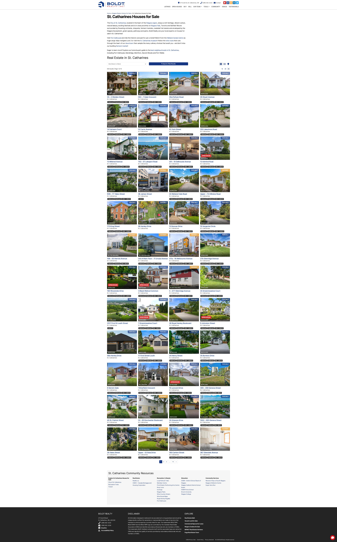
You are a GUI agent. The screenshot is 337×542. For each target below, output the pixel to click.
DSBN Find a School (187, 489)
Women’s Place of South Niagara (215, 481)
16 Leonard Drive (176, 388)
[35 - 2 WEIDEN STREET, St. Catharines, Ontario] (122, 83)
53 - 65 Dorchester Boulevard (150, 420)
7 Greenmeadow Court (147, 323)
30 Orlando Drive (176, 420)
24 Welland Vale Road (178, 194)
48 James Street (145, 194)
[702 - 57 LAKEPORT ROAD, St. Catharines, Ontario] (153, 148)
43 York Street (175, 129)
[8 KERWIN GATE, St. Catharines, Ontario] (122, 374)
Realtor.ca (136, 481)
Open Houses (177, 6)
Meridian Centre (162, 483)
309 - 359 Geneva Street (210, 388)
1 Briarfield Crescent (146, 388)
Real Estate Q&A (190, 518)
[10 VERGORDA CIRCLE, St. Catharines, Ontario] (215, 212)
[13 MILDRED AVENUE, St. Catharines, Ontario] (122, 148)
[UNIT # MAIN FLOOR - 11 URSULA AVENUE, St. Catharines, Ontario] (153, 245)
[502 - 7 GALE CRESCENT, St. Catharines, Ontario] (153, 83)
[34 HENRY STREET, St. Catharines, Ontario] (184, 342)
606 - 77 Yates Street (116, 194)
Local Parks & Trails (163, 481)
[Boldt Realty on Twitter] (237, 2)
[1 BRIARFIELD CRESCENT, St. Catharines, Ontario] (153, 374)
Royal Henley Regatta (163, 498)
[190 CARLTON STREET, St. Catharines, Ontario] (184, 439)
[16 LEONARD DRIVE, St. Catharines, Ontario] (184, 374)
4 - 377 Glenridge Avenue (179, 291)
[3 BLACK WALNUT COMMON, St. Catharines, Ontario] (153, 277)
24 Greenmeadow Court (210, 291)
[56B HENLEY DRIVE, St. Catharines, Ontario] (122, 342)
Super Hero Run (210, 485)
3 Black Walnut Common (148, 291)
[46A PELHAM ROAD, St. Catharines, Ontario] (184, 83)
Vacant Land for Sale (191, 521)
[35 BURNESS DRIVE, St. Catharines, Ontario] (215, 342)
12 (222, 69)
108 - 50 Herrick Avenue (117, 259)
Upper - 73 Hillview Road (210, 194)
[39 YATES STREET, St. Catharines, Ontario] (122, 439)
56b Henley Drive (114, 356)
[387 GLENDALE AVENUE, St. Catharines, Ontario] (215, 439)
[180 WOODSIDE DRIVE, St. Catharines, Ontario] (122, 277)
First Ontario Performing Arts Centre (168, 485)
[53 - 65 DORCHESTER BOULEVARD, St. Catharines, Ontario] (153, 406)
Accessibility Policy (107, 530)
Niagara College (186, 494)
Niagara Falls (155, 26)
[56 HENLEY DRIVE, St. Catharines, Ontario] (153, 212)
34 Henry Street (175, 356)
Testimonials (234, 6)
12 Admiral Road (207, 162)
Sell (189, 6)
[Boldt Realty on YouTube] (224, 2)
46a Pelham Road (176, 97)
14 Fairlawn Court (114, 129)
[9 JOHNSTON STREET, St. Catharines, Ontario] (215, 309)
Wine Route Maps (162, 496)
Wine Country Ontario (163, 494)
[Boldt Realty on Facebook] (228, 2)
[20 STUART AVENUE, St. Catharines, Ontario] (215, 83)
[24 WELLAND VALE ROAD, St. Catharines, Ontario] (184, 180)
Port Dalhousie (116, 38)
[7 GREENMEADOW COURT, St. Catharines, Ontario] (153, 309)
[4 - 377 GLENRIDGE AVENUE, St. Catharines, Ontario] (184, 277)
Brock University (186, 492)
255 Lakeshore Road (208, 129)
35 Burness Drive (207, 356)
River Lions (160, 487)
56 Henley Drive (144, 226)
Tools (206, 6)
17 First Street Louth (146, 356)
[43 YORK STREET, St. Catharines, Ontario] (184, 115)
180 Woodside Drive (115, 291)
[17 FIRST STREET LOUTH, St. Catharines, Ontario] (153, 342)
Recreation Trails (113, 484)
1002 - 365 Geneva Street (210, 420)
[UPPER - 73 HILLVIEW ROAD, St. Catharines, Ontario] (215, 180)
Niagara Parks (161, 492)
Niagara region (151, 23)
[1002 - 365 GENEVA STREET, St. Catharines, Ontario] (215, 406)
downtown (129, 43)
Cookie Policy (200, 539)
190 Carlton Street (176, 452)
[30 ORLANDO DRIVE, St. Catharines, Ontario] (184, 406)
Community (215, 6)
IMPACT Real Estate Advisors (194, 529)
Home (109, 13)
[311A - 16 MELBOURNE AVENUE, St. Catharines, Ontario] (184, 245)
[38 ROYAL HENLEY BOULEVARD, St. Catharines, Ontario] (184, 309)
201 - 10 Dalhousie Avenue (180, 162)
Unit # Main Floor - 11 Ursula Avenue (153, 259)
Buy (185, 6)
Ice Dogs (159, 489)
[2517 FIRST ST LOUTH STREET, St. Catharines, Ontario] (122, 309)
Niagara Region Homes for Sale (121, 13)
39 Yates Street (113, 452)
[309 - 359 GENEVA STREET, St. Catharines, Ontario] (215, 374)
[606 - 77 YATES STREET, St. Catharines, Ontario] (122, 180)
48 (228, 69)
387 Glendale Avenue (209, 452)
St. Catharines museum (148, 41)
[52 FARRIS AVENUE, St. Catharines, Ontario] (153, 115)
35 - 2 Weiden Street (115, 97)
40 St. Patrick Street (115, 420)
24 (225, 69)
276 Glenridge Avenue (209, 259)
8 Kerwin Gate (113, 388)
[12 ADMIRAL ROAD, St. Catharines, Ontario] (215, 148)
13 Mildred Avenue (114, 162)
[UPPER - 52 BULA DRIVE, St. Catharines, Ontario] (153, 439)
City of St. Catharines (118, 23)
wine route (170, 41)
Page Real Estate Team (192, 532)
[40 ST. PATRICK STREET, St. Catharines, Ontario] (122, 406)
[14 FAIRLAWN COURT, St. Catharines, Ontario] (122, 115)
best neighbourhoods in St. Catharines (165, 50)
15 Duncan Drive (175, 226)
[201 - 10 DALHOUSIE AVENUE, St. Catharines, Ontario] (184, 148)
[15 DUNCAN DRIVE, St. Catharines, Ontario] (184, 212)
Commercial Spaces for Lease (194, 524)
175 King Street (113, 226)
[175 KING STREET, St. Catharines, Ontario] (122, 212)
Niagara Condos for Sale (192, 527)
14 (173, 461)
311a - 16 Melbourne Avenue (180, 259)
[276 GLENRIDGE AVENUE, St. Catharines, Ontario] (215, 245)
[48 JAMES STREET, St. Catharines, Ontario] (153, 180)
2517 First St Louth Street (117, 323)
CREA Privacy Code (190, 539)
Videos (224, 6)
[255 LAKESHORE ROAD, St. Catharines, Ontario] (215, 115)
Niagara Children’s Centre (213, 483)
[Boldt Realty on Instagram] (231, 2)
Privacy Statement (209, 539)
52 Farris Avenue (145, 129)
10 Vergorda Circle (207, 226)
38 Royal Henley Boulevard (180, 323)
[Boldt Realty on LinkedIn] (234, 2)
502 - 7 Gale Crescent (147, 97)
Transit (110, 487)
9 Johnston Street (207, 323)
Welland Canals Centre (175, 38)
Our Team (197, 6)
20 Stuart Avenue (207, 97)
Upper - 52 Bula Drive (147, 452)
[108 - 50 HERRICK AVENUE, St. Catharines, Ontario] (122, 245)
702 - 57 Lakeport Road (148, 162)
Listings (167, 6)
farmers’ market (122, 46)
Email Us (104, 528)
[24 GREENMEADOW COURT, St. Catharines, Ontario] (215, 277)
